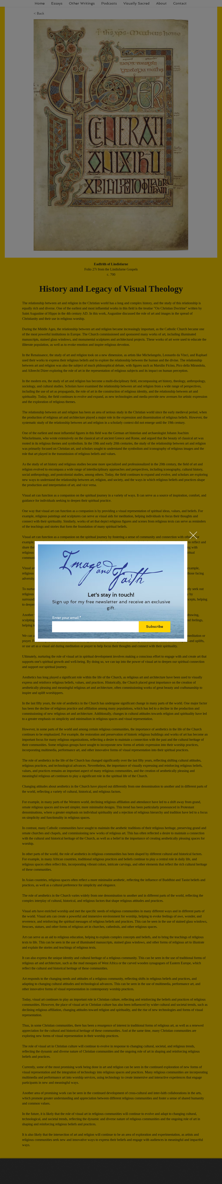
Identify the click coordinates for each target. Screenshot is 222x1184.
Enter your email (65, 617)
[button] (193, 535)
